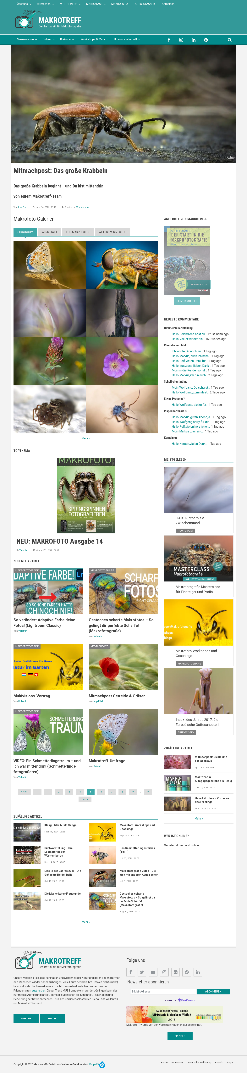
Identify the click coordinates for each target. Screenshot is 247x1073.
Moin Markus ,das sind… (188, 431)
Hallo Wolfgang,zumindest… (190, 392)
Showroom (25, 232)
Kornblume (171, 438)
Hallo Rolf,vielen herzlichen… (191, 426)
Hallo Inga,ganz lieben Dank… (191, 366)
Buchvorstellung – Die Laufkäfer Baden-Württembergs (58, 852)
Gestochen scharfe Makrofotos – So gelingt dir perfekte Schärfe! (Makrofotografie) (121, 625)
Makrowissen (25, 39)
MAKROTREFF (60, 20)
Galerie (47, 39)
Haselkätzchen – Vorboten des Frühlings (212, 800)
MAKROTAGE (92, 5)
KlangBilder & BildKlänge (60, 825)
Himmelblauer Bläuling (178, 328)
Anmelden (168, 3)
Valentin (23, 550)
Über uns (21, 5)
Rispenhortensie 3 (175, 411)
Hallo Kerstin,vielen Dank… (189, 444)
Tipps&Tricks (88, 197)
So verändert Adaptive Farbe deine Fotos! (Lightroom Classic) (44, 623)
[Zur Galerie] (29, 18)
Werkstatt (49, 232)
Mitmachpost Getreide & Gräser (117, 696)
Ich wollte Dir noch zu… (187, 351)
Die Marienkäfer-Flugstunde (62, 893)
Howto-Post (185, 530)
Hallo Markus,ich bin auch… (190, 375)
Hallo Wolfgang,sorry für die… (191, 422)
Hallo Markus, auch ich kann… (191, 356)
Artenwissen (186, 732)
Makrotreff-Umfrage (107, 761)
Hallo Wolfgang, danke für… (190, 405)
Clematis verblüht (175, 345)
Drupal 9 (94, 1064)
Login (230, 1062)
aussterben (39, 990)
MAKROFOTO (119, 3)
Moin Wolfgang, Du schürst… (191, 387)
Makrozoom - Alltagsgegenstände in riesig (213, 779)
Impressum (177, 1062)
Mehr (85, 438)
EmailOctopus (188, 1000)
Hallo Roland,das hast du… (189, 334)
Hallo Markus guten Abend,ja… (192, 417)
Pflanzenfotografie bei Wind (52, 171)
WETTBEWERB (66, 5)
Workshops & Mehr (93, 39)
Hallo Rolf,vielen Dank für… (189, 361)
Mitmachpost (83, 207)
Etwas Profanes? (174, 399)
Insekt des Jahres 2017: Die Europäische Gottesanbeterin (198, 722)
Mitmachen (42, 5)
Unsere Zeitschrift (125, 39)
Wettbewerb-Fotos (112, 232)
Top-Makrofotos (78, 232)
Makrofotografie (81, 200)
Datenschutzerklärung (199, 1062)
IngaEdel (22, 207)
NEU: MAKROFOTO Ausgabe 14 (59, 541)
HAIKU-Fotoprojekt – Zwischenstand (191, 520)
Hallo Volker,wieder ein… (188, 339)
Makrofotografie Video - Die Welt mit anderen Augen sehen (139, 872)
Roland (21, 197)
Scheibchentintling (175, 381)
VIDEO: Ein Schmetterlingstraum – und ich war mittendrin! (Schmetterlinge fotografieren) (47, 766)
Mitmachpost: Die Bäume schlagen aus (211, 758)
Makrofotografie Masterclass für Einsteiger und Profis (198, 589)
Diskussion (67, 39)
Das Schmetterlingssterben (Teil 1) (137, 850)
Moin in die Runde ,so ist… (189, 370)
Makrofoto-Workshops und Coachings (137, 827)
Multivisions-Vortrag (32, 696)
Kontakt (53, 1018)
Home (164, 1062)
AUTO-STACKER (145, 3)
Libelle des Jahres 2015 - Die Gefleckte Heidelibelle (62, 872)
